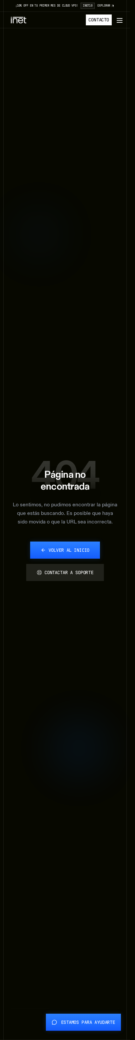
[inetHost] (18, 20)
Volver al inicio (69, 550)
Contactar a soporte (69, 572)
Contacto (98, 20)
